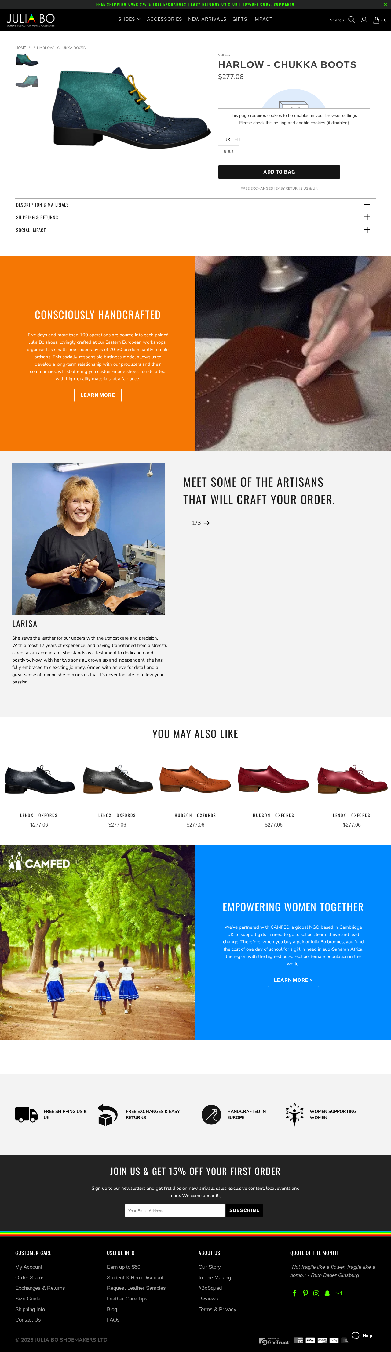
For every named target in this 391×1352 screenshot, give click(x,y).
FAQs (113, 1320)
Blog (112, 1309)
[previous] (57, 113)
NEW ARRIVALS (207, 19)
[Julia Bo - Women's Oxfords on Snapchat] (327, 1294)
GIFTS (239, 19)
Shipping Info (30, 1309)
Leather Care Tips (127, 1299)
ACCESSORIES (164, 19)
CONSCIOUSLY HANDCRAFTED (98, 314)
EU (237, 139)
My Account (28, 1267)
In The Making (215, 1278)
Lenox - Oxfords (39, 781)
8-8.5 (229, 152)
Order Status (30, 1278)
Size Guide (27, 1299)
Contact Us (28, 1320)
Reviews (208, 1299)
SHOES (126, 19)
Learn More (98, 395)
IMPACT (263, 19)
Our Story (210, 1267)
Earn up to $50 (123, 1267)
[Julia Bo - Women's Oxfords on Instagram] (316, 1294)
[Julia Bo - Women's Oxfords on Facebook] (294, 1294)
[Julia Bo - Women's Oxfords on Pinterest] (305, 1294)
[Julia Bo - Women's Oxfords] (27, 20)
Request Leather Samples (136, 1288)
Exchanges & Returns (40, 1288)
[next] (203, 113)
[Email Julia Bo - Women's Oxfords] (338, 1294)
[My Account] (361, 20)
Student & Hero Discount (135, 1278)
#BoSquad (210, 1288)
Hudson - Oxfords (195, 781)
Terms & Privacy (217, 1309)
